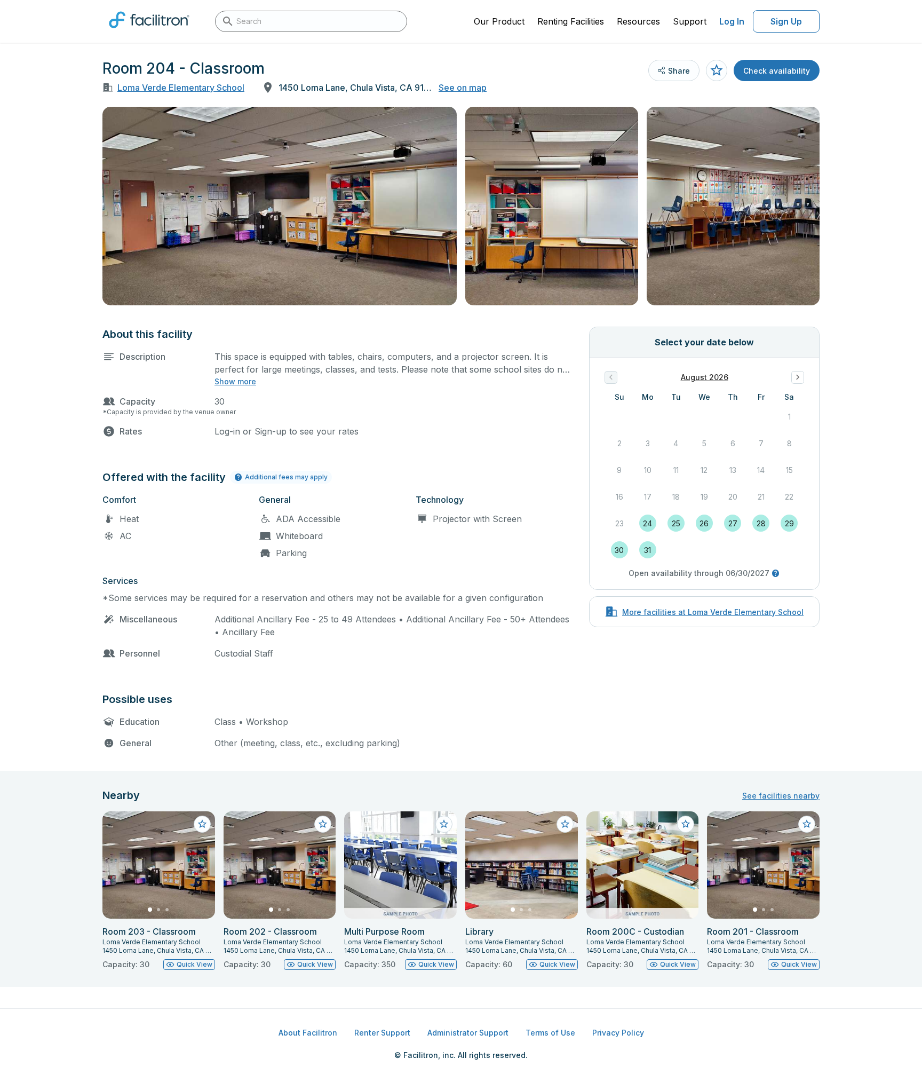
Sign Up (786, 21)
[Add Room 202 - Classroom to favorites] (322, 824)
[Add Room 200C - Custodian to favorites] (685, 824)
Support (689, 21)
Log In (731, 21)
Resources (638, 21)
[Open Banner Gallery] (279, 206)
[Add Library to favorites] (565, 824)
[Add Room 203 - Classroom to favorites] (202, 824)
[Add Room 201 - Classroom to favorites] (806, 824)
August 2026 (704, 377)
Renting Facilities (570, 21)
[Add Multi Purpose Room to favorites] (443, 824)
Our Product (499, 21)
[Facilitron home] (149, 31)
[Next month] (797, 377)
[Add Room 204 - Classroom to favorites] (716, 70)
